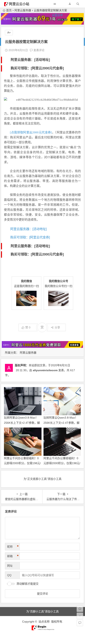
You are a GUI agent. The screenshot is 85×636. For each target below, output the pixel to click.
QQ (9, 575)
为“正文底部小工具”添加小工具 (42, 478)
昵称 (13, 546)
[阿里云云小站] (42, 629)
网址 (10, 565)
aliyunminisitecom (45, 370)
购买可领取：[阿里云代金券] (30, 237)
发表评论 (38, 50)
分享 (57, 327)
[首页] (80, 608)
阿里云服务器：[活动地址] (30, 60)
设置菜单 (57, 15)
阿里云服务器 (28, 352)
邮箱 (13, 556)
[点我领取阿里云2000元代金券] (31, 132)
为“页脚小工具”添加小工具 (42, 611)
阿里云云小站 (19, 4)
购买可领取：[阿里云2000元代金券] (37, 68)
